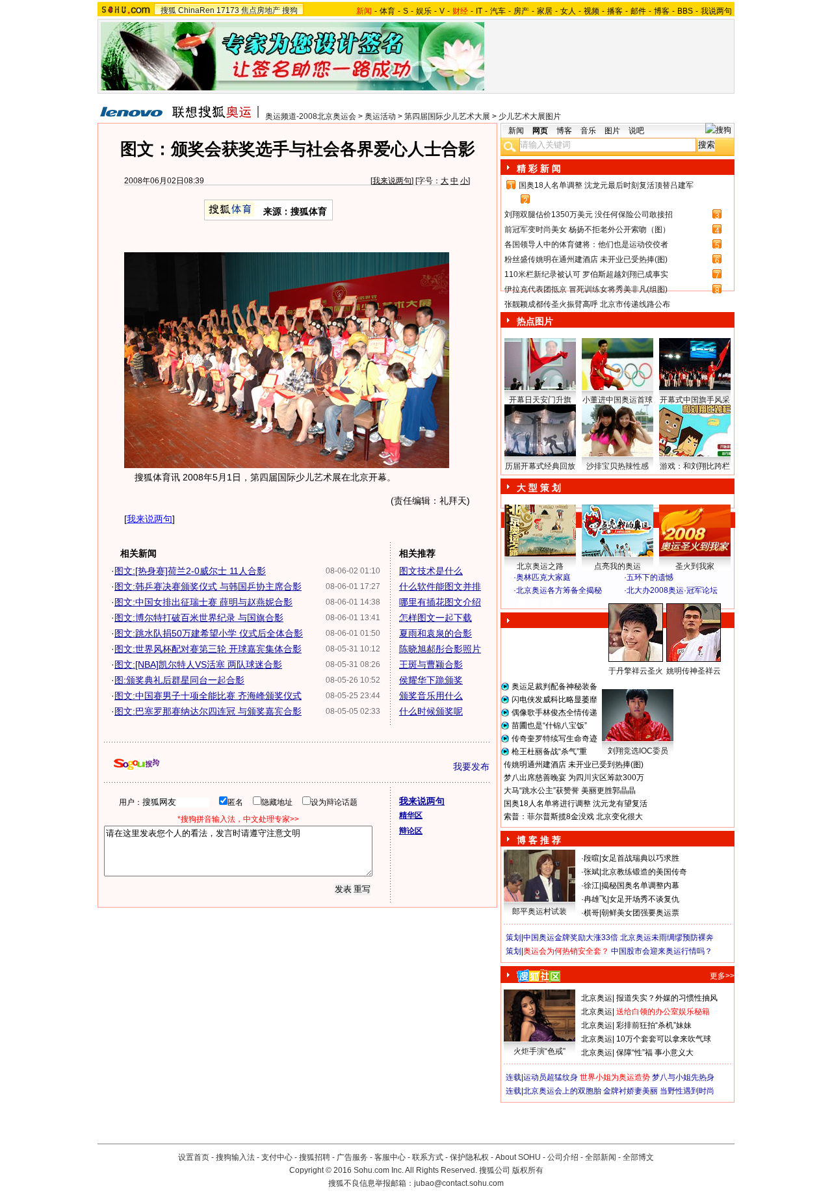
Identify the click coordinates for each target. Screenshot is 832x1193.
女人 (568, 11)
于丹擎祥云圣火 (635, 670)
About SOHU (518, 1157)
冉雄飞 (595, 899)
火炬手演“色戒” (540, 1051)
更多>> (722, 975)
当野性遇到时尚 (687, 1090)
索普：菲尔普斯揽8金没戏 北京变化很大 (573, 816)
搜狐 (168, 10)
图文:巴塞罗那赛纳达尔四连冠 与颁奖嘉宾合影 (208, 711)
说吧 (636, 130)
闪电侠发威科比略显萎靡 (554, 699)
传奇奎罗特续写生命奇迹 (554, 738)
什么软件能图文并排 (440, 586)
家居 (544, 11)
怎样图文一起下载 (435, 617)
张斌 (591, 871)
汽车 (498, 11)
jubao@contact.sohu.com (459, 1183)
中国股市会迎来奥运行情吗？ (661, 951)
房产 (521, 11)
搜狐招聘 (314, 1157)
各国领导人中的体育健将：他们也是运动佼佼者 (586, 244)
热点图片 (535, 321)
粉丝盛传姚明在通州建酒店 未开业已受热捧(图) (586, 259)
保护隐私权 (469, 1157)
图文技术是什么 (431, 571)
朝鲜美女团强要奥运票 (640, 912)
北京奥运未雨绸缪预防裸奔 (667, 937)
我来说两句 (391, 180)
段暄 (591, 858)
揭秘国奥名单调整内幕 (640, 885)
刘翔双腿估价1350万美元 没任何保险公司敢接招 (588, 214)
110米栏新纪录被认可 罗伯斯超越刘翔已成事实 (586, 274)
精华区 (410, 815)
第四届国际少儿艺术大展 (447, 116)
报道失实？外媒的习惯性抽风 (667, 998)
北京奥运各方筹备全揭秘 (559, 590)
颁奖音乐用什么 (431, 695)
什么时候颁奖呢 (431, 711)
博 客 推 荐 (539, 840)
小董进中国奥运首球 (617, 399)
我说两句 (716, 11)
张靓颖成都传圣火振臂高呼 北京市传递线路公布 (587, 304)
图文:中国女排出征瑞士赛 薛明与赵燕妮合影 (203, 602)
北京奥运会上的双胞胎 (562, 1090)
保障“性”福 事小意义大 (655, 1052)
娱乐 (424, 11)
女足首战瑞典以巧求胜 (640, 858)
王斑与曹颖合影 (431, 664)
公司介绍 (562, 1157)
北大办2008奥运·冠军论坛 (672, 590)
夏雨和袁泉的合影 (435, 633)
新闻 (516, 130)
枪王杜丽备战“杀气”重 (549, 751)
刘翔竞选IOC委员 (638, 750)
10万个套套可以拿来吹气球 (663, 1038)
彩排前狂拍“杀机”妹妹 (654, 1025)
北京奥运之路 (540, 566)
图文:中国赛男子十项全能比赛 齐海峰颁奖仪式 (208, 695)
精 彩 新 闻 (539, 168)
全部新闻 (600, 1157)
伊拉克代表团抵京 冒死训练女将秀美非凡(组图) (586, 289)
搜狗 (290, 10)
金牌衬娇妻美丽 (630, 1090)
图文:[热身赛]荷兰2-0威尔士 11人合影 (190, 571)
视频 (591, 11)
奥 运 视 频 (539, 602)
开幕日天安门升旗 (540, 399)
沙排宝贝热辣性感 (617, 466)
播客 (615, 11)
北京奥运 (596, 998)
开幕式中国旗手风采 (695, 399)
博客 (662, 11)
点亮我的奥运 (617, 566)
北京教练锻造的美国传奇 (644, 871)
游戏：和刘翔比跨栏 (695, 466)
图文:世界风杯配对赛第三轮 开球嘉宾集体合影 (208, 649)
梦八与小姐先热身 (683, 1077)
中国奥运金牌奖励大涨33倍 (570, 937)
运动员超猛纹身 (550, 1077)
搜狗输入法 (235, 1157)
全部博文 (638, 1157)
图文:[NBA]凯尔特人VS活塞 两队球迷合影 (198, 664)
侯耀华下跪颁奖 (431, 680)
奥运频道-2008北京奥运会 (310, 116)
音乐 (588, 130)
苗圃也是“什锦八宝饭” (549, 725)
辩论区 (410, 830)
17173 (227, 10)
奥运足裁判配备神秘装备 (554, 686)
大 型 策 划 (539, 487)
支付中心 (276, 1157)
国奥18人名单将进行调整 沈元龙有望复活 (575, 803)
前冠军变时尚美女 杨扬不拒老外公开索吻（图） (587, 229)
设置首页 (193, 1157)
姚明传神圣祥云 (693, 670)
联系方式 (427, 1157)
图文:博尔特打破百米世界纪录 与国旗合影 (198, 617)
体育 (387, 11)
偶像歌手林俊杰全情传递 (554, 712)
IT (479, 11)
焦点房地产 (260, 10)
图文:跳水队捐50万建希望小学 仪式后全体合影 (208, 633)
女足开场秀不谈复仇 (644, 899)
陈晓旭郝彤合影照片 (440, 649)
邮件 (638, 11)
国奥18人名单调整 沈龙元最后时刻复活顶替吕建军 (606, 185)
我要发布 (471, 766)
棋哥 (591, 912)
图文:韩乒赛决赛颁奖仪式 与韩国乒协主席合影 (208, 586)
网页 (540, 130)
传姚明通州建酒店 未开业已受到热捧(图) (574, 764)
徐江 (591, 885)
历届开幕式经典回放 (540, 466)
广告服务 (352, 1157)
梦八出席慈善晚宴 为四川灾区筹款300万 (574, 777)
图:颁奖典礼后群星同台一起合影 (179, 680)
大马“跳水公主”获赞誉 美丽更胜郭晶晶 (570, 790)
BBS (685, 11)
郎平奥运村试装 (539, 911)
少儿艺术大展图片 (530, 116)
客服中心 (390, 1157)
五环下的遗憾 (650, 577)
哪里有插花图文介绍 (440, 602)
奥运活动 (380, 116)
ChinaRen (196, 10)
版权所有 (527, 1170)
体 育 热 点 (624, 683)
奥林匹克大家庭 (543, 577)
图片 (612, 130)
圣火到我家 (694, 566)
